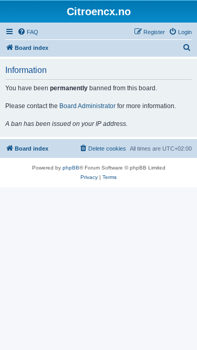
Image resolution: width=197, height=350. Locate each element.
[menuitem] (27, 32)
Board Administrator (87, 106)
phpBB (71, 168)
